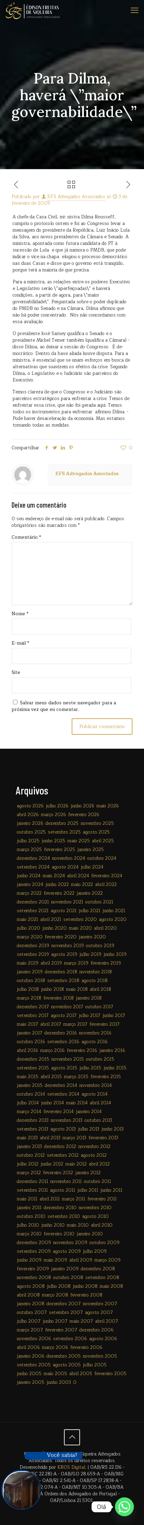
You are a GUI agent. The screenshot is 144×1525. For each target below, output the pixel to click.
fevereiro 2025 (59, 850)
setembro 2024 (33, 867)
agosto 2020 (113, 919)
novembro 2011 (66, 1181)
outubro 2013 (98, 1120)
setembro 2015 (33, 1068)
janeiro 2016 (112, 1050)
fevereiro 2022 (59, 893)
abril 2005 (80, 1374)
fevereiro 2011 (102, 1199)
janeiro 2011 (29, 1208)
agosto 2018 (94, 981)
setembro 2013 (32, 1129)
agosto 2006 (103, 1339)
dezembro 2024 (33, 858)
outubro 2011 (97, 1181)
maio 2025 (78, 841)
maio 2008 (111, 1286)
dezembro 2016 (60, 1033)
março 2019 (76, 963)
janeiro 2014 (89, 1112)
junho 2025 (53, 841)
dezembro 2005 (63, 1356)
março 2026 (53, 815)
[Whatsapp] (124, 1506)
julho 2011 (87, 1190)
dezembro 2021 (33, 902)
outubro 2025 (31, 832)
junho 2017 (113, 1015)
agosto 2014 (94, 1094)
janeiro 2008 (30, 1304)
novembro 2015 (67, 1059)
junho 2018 (52, 989)
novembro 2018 (95, 972)
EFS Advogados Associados (76, 197)
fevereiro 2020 (61, 937)
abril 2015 (51, 1077)
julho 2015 (90, 1068)
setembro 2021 (33, 911)
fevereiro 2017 (104, 1024)
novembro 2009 (70, 1243)
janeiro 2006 (30, 1356)
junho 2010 (53, 1225)
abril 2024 (78, 876)
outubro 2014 (31, 1094)
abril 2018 (100, 989)
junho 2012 (52, 1164)
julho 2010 (28, 1225)
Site (16, 672)
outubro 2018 (31, 981)
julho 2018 (28, 989)
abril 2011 (49, 1199)
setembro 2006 (70, 1339)
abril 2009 (80, 1260)
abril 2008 (28, 1295)
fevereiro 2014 (58, 1112)
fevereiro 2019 (106, 963)
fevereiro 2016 (82, 1050)
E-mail (20, 643)
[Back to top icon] (72, 1437)
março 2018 (29, 998)
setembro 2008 (102, 1277)
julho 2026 (57, 806)
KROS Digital (71, 1467)
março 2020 (30, 937)
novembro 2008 (34, 1277)
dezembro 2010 (60, 1208)
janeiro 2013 (29, 1146)
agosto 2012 (94, 1155)
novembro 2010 (95, 1208)
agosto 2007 (99, 1312)
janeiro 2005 (30, 1382)
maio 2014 (77, 1103)
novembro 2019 (67, 946)
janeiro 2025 (90, 850)
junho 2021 (113, 911)
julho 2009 (95, 1251)
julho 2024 (92, 867)
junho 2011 (111, 1190)
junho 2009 (29, 1260)
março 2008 (55, 1295)
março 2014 (29, 1112)
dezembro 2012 (60, 1146)
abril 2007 (106, 1321)
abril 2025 (103, 841)
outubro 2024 (101, 858)
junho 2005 (29, 1374)
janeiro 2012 (88, 1173)
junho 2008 (85, 1286)
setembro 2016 (63, 1042)
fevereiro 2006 (86, 1347)
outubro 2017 (99, 1007)
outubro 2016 (31, 1042)
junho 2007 (55, 1321)
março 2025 (29, 850)
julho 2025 (28, 841)
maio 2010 (78, 1225)
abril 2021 (50, 919)
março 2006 (55, 1347)
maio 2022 (82, 884)
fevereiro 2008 (86, 1295)
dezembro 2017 (33, 1007)
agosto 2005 (67, 1365)
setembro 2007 (66, 1312)
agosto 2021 (64, 911)
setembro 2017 (33, 1015)
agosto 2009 (67, 1251)
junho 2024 (29, 876)
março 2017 (75, 1024)
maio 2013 (27, 1138)
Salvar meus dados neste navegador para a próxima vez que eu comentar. (64, 706)
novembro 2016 (95, 1033)
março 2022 (29, 893)
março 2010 (29, 1234)
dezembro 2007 (63, 1304)
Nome (20, 614)
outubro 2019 (100, 946)
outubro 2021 (99, 902)
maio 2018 (77, 989)
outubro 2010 (31, 1216)
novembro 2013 (66, 1120)
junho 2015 (115, 1068)
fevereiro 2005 (110, 1374)
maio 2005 (55, 1374)
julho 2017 (89, 1015)
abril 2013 (50, 1138)
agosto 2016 (94, 1042)
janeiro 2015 (30, 1085)
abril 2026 (28, 815)
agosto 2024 (65, 867)
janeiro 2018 (89, 998)
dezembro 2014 (61, 1085)
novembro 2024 (68, 858)
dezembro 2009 (34, 1243)
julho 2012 (27, 1164)
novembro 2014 (95, 1085)
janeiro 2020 (92, 937)
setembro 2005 (34, 1365)
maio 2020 (80, 928)
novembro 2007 (100, 1304)
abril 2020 (105, 928)
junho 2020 (54, 928)
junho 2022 (57, 884)
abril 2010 (102, 1225)
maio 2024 (54, 876)
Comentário (26, 537)
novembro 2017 (67, 1007)
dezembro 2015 (33, 1059)
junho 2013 (112, 1129)
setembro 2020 (80, 919)
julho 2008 (59, 1286)
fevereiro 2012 (58, 1173)
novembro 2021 (67, 902)
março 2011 (73, 1199)
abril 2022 (106, 884)
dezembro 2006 (96, 1330)
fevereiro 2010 (59, 1234)
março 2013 (74, 1138)
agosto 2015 (64, 1068)
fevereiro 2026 (83, 815)
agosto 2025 (96, 832)
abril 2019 (51, 963)
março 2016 (52, 1050)
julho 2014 (28, 1103)
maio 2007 (81, 1321)
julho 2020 (28, 928)
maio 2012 (76, 1164)
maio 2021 (27, 919)
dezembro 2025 (62, 823)
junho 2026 (82, 806)
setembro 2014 (63, 1094)
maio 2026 (107, 806)
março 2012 (29, 1173)
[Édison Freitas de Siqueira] (32, 10)
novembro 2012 (94, 1146)
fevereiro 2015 (106, 1077)
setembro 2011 (32, 1190)
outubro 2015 (100, 1059)
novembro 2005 (100, 1356)
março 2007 (30, 1330)
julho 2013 (88, 1129)
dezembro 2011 (32, 1181)
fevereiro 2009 (33, 1269)
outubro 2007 (32, 1312)
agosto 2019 (64, 954)
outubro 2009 (104, 1243)
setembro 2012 (63, 1155)
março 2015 (76, 1077)
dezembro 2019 (33, 946)
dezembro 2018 (61, 972)
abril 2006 (28, 1347)
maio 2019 (27, 963)
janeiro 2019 (30, 972)
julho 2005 (95, 1365)
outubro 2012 (31, 1155)
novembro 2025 (97, 823)
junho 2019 (115, 954)
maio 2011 (27, 1199)
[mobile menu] (135, 10)
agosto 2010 (95, 1216)
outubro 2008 (68, 1277)
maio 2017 (27, 1024)
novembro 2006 (34, 1339)
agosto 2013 (63, 1129)
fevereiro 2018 (58, 998)
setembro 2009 (34, 1251)
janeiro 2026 (30, 823)
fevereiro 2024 (106, 876)
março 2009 (107, 1260)
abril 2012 (99, 1164)
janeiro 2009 (65, 1269)
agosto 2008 (31, 1286)
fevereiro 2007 (61, 1330)
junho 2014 (52, 1103)
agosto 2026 (30, 806)
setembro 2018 (63, 981)
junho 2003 (58, 1382)
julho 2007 (29, 1321)
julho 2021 (89, 911)
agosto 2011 (62, 1190)
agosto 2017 (64, 1015)
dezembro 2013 (33, 1120)
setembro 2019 (33, 954)
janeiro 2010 (90, 1234)
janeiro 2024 (30, 884)
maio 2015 (27, 1077)
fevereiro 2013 (103, 1138)
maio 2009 (55, 1260)
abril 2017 (50, 1024)
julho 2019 (90, 954)
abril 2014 (100, 1103)
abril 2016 (27, 1050)
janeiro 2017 (29, 1033)
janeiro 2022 (90, 893)
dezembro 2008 (98, 1269)
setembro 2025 (64, 832)
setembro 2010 (64, 1216)
